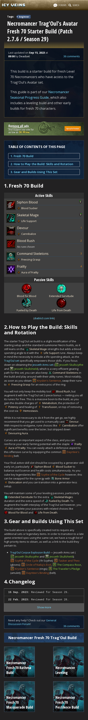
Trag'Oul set (11, 360)
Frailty (21, 266)
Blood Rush (26, 241)
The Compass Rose (69, 565)
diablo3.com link (44, 318)
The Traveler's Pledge (66, 569)
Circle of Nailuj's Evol (38, 565)
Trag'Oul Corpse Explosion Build (30, 552)
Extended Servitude (20, 497)
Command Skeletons (33, 253)
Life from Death (47, 512)
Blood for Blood (18, 512)
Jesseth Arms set (43, 365)
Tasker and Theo (69, 560)
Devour (22, 228)
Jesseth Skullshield (26, 369)
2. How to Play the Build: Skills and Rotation (41, 164)
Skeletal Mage (28, 215)
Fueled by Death (59, 501)
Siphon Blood (27, 202)
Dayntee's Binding (37, 573)
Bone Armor (62, 478)
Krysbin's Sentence (49, 380)
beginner (24, 16)
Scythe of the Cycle (53, 474)
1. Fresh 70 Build (21, 156)
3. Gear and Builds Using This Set (34, 172)
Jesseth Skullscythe (71, 365)
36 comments (71, 56)
